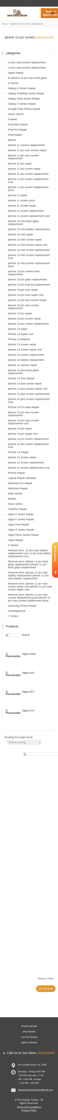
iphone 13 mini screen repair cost (27, 244)
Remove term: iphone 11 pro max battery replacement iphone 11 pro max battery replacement (28, 575)
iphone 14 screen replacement (26, 462)
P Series (13, 545)
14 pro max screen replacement (27, 67)
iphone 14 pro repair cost (23, 433)
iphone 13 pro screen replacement (28, 323)
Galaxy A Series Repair (22, 88)
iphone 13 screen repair (22, 344)
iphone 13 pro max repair (23, 289)
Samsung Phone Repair (22, 605)
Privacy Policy (29, 1110)
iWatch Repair (29, 1042)
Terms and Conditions (29, 1107)
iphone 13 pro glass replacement (27, 279)
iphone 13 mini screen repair (25, 239)
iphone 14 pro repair (20, 428)
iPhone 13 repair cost (20, 334)
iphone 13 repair (17, 328)
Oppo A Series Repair (21, 514)
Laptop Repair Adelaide (22, 478)
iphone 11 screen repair (22, 205)
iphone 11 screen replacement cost (29, 216)
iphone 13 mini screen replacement (29, 249)
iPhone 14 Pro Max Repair (23, 407)
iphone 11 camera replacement (26, 145)
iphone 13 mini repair (20, 234)
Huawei (12, 119)
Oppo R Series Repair (21, 529)
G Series (13, 83)
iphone (12, 139)
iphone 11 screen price (21, 200)
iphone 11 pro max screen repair (27, 150)
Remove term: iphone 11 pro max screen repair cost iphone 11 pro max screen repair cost (30, 586)
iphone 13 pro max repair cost (25, 295)
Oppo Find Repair (18, 524)
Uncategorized (16, 610)
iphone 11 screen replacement (26, 210)
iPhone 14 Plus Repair (21, 378)
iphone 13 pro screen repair (24, 318)
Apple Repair (15, 72)
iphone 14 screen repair (22, 457)
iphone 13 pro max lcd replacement (29, 284)
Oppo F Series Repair (21, 519)
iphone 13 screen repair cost (25, 349)
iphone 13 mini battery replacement (29, 229)
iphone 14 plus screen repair (25, 383)
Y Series (13, 616)
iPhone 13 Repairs (19, 339)
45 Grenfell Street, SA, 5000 (32, 1064)
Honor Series (16, 114)
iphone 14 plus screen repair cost (27, 388)
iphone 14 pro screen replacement (28, 438)
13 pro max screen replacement (27, 62)
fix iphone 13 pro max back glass (27, 77)
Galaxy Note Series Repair (24, 98)
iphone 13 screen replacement (26, 354)
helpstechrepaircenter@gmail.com (35, 1089)
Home (5, 23)
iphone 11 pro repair (20, 163)
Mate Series (15, 493)
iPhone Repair (16, 472)
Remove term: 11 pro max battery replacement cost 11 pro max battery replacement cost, (29, 553)
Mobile (12, 498)
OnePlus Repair (17, 509)
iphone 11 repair (17, 195)
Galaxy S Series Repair (22, 103)
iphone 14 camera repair (22, 365)
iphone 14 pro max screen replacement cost (23, 422)
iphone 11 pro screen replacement (28, 173)
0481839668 (46, 1053)
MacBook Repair (18, 488)
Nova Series (15, 503)
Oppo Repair (15, 540)
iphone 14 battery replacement (26, 359)
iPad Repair (15, 134)
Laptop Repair (29, 1037)
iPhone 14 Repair (18, 452)
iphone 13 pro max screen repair (27, 300)
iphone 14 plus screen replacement (29, 393)
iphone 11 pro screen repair (24, 168)
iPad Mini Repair (18, 124)
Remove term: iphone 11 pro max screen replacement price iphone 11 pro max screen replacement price (29, 597)
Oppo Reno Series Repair (23, 534)
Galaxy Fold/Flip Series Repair (26, 93)
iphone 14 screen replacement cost (29, 467)
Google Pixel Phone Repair (24, 108)
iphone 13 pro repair (20, 313)
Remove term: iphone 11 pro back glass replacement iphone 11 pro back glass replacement (28, 564)
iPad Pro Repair (17, 129)
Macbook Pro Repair (20, 483)
